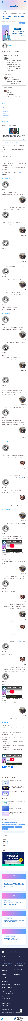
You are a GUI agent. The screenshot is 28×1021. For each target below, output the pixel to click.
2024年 (4, 843)
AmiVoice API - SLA (5, 1005)
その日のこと (6, 113)
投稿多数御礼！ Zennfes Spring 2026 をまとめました (17, 802)
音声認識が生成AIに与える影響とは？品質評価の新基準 (17, 813)
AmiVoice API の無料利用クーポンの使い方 (17, 792)
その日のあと (6, 115)
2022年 (4, 848)
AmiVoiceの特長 (17, 956)
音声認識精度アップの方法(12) (9, 824)
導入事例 (4, 974)
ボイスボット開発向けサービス (20, 963)
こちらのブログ (21, 477)
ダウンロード (22, 475)
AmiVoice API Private (5, 967)
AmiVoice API (4, 965)
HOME (3, 11)
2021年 (4, 850)
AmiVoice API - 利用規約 (6, 1003)
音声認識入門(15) (12, 822)
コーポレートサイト (6, 987)
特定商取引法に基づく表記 (6, 1000)
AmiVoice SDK (4, 970)
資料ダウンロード (6, 984)
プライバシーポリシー (6, 991)
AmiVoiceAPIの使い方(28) (8, 826)
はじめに (5, 107)
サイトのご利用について (6, 998)
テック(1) (5, 822)
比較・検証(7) (18, 826)
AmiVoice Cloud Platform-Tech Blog (10, 143)
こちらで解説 (18, 641)
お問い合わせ (17, 984)
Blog (8, 11)
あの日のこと (6, 109)
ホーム (3, 956)
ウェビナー (4, 977)
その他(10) (5, 829)
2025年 (4, 841)
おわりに (5, 118)
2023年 (4, 845)
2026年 (4, 839)
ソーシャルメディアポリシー (7, 993)
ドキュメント (17, 974)
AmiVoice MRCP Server (18, 969)
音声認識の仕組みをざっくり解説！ (16, 780)
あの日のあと (6, 111)
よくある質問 (5, 981)
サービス (4, 960)
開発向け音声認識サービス (7, 963)
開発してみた (22, 23)
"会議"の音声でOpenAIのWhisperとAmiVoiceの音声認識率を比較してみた (16, 787)
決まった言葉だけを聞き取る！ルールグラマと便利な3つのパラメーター (17, 807)
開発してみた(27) (20, 824)
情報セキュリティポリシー (6, 996)
